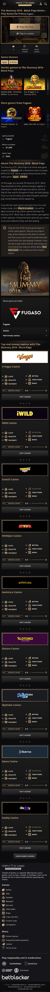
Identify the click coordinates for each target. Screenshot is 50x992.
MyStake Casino (11, 705)
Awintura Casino (12, 592)
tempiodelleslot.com (32, 987)
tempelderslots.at (19, 984)
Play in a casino (25, 208)
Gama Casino (10, 761)
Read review (36, 50)
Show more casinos (25, 856)
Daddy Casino (10, 817)
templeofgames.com (36, 984)
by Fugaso (28, 13)
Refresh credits (25, 50)
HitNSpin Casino (11, 535)
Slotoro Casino (10, 648)
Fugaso (14, 170)
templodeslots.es (15, 987)
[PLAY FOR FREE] (11, 82)
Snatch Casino (10, 479)
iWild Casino (9, 423)
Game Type (6, 153)
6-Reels (13, 62)
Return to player (8, 144)
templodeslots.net (25, 989)
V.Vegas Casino (11, 366)
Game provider (8, 136)
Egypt (4, 62)
